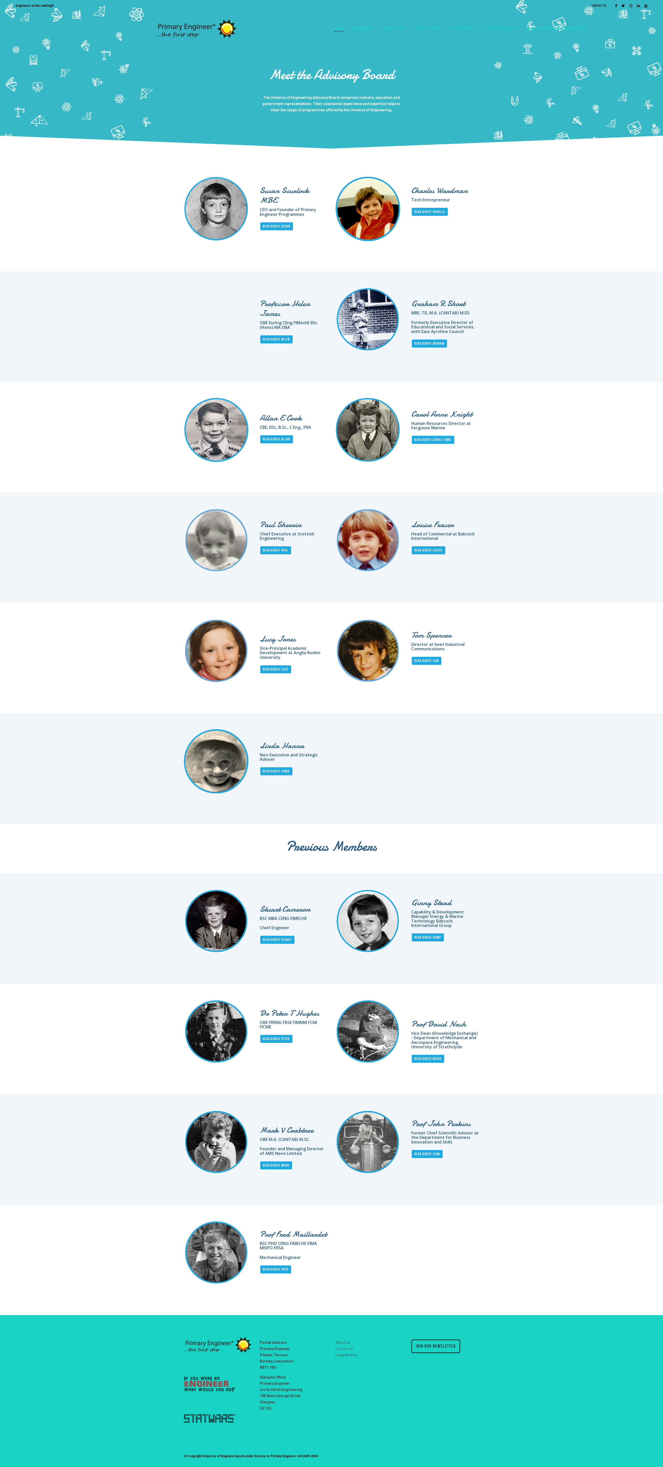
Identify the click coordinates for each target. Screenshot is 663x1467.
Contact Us (599, 5)
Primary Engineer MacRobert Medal (557, 28)
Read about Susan (276, 226)
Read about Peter (276, 1039)
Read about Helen (276, 339)
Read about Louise (428, 550)
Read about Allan (276, 439)
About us (342, 1342)
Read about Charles (429, 212)
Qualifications (427, 28)
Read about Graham (429, 343)
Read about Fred (276, 1269)
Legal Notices (346, 1355)
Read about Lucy (276, 669)
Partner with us (463, 28)
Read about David (428, 1059)
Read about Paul (276, 550)
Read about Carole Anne (433, 440)
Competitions (394, 28)
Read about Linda (276, 771)
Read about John (427, 1154)
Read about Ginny (427, 937)
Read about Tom (426, 661)
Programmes (363, 28)
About (339, 28)
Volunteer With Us (501, 28)
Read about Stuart (277, 940)
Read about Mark (276, 1165)
